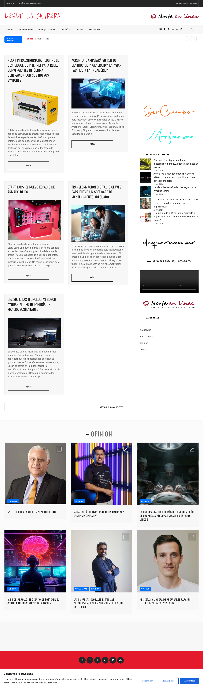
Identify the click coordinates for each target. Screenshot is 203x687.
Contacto (10, 4)
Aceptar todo (189, 681)
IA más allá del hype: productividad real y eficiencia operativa (99, 514)
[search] (191, 29)
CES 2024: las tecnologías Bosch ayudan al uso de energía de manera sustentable (32, 304)
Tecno (79, 29)
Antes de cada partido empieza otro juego (32, 512)
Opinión (65, 29)
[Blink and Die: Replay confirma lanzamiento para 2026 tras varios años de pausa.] (145, 165)
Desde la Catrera (32, 16)
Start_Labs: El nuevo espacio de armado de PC (31, 189)
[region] (101, 678)
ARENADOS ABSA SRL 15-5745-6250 (172, 261)
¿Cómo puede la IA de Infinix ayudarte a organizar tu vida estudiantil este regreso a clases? (176, 217)
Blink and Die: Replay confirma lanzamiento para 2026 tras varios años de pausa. (176, 164)
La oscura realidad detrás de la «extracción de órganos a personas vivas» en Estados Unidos (167, 515)
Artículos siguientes (111, 407)
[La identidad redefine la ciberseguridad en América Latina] (145, 192)
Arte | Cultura (47, 29)
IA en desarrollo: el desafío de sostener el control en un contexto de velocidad (33, 601)
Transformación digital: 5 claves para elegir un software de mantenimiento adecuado (96, 191)
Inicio (10, 29)
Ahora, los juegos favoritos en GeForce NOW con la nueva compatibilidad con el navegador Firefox (175, 177)
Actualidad (26, 29)
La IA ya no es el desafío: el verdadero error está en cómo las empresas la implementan (176, 203)
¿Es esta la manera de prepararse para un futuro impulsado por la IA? (165, 601)
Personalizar (147, 681)
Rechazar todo (168, 681)
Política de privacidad (30, 4)
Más (28, 165)
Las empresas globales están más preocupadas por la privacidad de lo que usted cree (98, 603)
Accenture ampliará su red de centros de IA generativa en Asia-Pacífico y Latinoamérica (96, 65)
